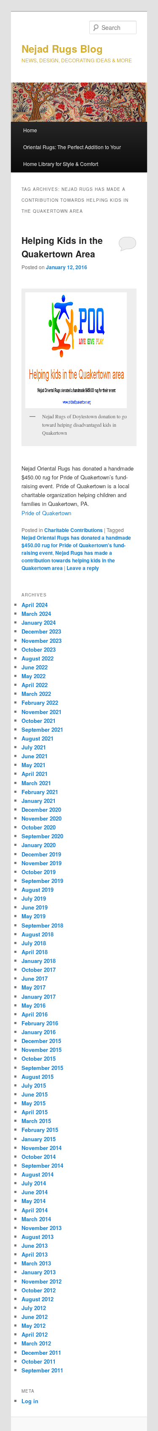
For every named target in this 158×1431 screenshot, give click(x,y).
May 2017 (33, 987)
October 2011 (38, 1361)
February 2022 (39, 702)
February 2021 (39, 792)
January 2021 (38, 801)
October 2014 (38, 1157)
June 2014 (34, 1192)
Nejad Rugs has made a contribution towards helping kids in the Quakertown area (68, 560)
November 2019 (41, 863)
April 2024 (34, 605)
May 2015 (33, 1103)
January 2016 (38, 1032)
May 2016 (33, 1005)
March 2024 (36, 614)
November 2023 (41, 641)
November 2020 (41, 818)
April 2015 (34, 1112)
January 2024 (38, 622)
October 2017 (38, 970)
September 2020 (42, 836)
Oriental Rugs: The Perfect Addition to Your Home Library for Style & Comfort (72, 155)
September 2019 (42, 881)
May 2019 (33, 916)
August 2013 (37, 1237)
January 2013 (38, 1272)
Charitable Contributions (73, 530)
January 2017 (38, 996)
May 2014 (33, 1201)
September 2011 (42, 1370)
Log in (29, 1401)
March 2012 (36, 1343)
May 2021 (33, 765)
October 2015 (38, 1058)
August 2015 (37, 1077)
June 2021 (34, 756)
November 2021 (41, 712)
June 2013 (34, 1245)
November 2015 (41, 1050)
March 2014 (36, 1219)
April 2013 (34, 1254)
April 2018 (34, 952)
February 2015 (39, 1130)
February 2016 (39, 1023)
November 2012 (41, 1281)
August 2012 (37, 1299)
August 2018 (37, 934)
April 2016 (34, 1014)
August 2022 (37, 658)
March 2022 (36, 694)
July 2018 (33, 943)
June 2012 (34, 1317)
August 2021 (37, 738)
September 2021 (42, 729)
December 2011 (41, 1352)
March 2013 (36, 1263)
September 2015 (42, 1068)
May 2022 (33, 676)
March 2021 (36, 783)
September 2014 (42, 1165)
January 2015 (38, 1139)
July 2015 (33, 1085)
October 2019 (38, 872)
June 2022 (34, 667)
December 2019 (41, 854)
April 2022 (34, 685)
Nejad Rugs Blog (62, 48)
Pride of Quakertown (46, 513)
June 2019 (34, 907)
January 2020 (38, 845)
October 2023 (38, 649)
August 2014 (37, 1174)
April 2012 (34, 1334)
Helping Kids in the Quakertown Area (62, 247)
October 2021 (38, 721)
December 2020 (41, 809)
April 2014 (34, 1210)
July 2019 (33, 898)
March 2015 (36, 1121)
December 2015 (41, 1041)
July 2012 (33, 1308)
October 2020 (38, 827)
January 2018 (38, 961)
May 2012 (33, 1325)
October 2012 (38, 1290)
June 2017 (34, 978)
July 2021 (33, 747)
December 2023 (41, 631)
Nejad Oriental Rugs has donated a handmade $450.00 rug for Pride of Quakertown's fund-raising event (76, 545)
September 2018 (42, 925)
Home (30, 130)
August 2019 (37, 889)
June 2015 (34, 1094)
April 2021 (34, 774)
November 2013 (41, 1228)
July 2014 (33, 1183)
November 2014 (41, 1148)
